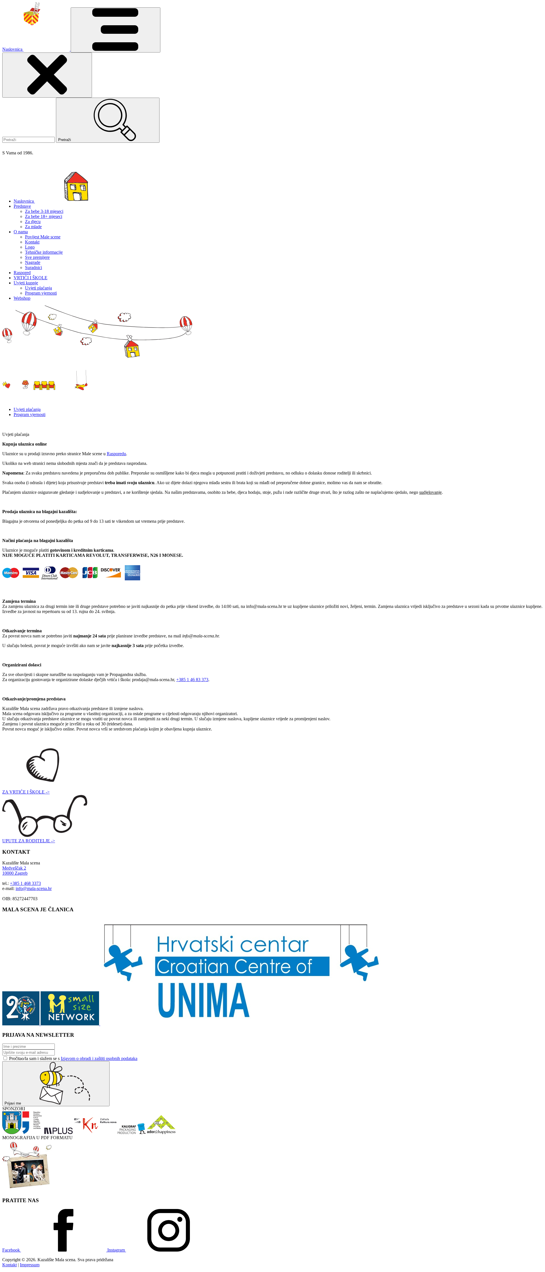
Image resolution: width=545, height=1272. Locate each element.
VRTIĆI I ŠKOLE (30, 277)
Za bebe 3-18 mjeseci (44, 211)
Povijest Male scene (42, 236)
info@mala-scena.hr (34, 888)
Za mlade (33, 226)
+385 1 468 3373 (25, 883)
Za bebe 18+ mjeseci (43, 216)
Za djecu (33, 221)
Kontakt (32, 242)
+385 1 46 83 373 (192, 679)
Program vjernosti (41, 293)
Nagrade (32, 262)
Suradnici (33, 267)
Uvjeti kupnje (26, 282)
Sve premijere (37, 257)
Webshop (22, 298)
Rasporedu (116, 453)
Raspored (22, 272)
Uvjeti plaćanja (38, 288)
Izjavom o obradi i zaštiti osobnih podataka (99, 1058)
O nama (21, 231)
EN (14, 146)
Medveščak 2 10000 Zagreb (15, 871)
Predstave (22, 206)
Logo (30, 247)
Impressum (29, 1264)
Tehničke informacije (44, 252)
